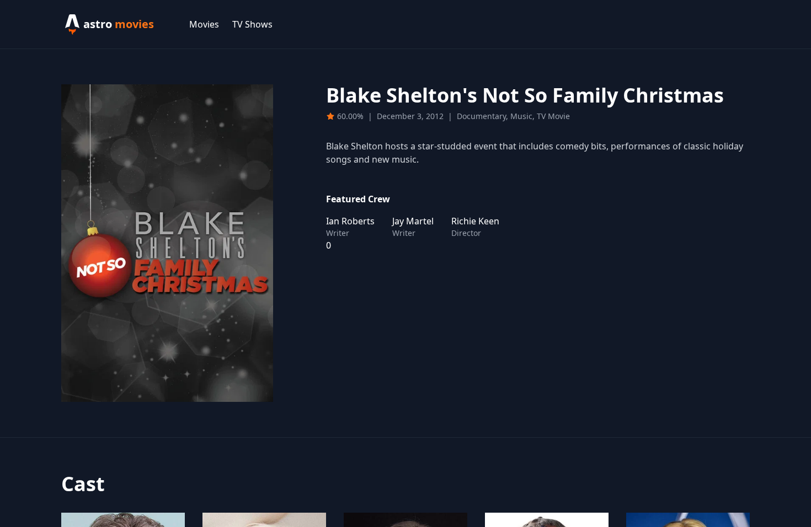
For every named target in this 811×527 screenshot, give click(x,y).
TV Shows (252, 24)
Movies (204, 24)
